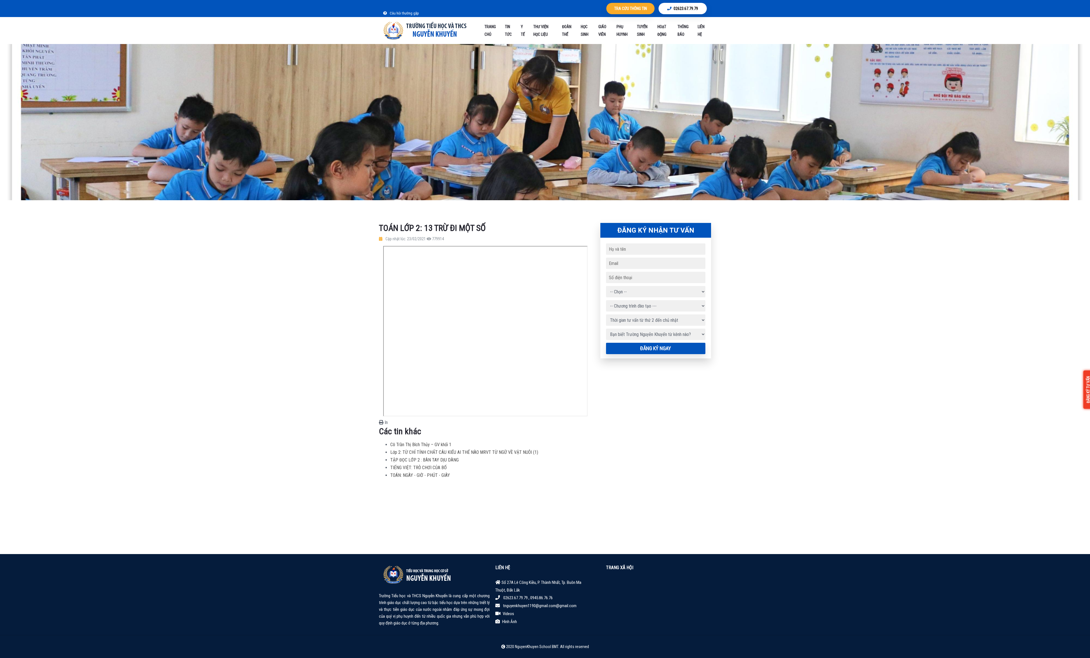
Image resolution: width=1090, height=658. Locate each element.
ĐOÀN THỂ (566, 30)
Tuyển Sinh (642, 30)
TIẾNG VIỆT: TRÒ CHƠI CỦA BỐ (418, 467)
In (385, 422)
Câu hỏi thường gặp (404, 13)
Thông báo (683, 30)
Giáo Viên (602, 30)
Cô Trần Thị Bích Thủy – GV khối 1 (420, 444)
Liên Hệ (701, 30)
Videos (508, 613)
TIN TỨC (508, 30)
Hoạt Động (661, 30)
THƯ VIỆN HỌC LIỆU (540, 30)
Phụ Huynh (622, 30)
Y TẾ (523, 30)
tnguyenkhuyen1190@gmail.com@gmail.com (540, 605)
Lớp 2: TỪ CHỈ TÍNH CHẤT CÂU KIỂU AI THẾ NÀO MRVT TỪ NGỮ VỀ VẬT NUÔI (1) (464, 452)
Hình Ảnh (509, 621)
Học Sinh (584, 30)
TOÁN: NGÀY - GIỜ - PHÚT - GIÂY (420, 475)
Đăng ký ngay (655, 348)
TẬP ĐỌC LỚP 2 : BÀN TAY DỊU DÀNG (424, 460)
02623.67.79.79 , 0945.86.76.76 (528, 597)
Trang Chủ (490, 30)
